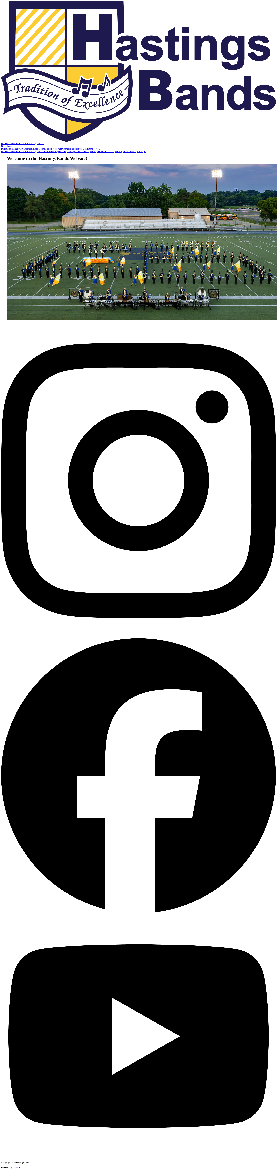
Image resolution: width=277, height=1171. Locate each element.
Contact (40, 143)
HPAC (97, 148)
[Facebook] (138, 912)
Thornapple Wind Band (82, 148)
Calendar (11, 143)
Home (4, 143)
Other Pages (6, 146)
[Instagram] (138, 637)
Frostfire (16, 1167)
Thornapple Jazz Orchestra (59, 148)
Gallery (32, 143)
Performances (22, 143)
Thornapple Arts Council (35, 148)
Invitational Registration (12, 148)
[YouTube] (138, 1157)
